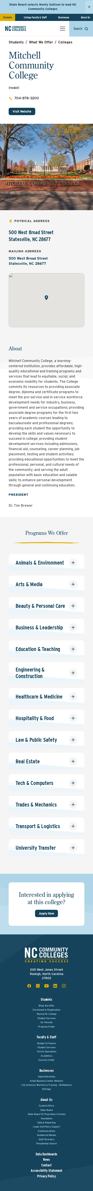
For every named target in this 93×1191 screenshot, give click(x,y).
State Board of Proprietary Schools (47, 1114)
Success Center (46, 1059)
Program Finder (46, 1026)
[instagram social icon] (64, 986)
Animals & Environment (40, 562)
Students (7, 17)
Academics (46, 1055)
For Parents (46, 1022)
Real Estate (28, 761)
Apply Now (46, 913)
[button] (46, 298)
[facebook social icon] (29, 986)
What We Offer (41, 42)
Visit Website (22, 111)
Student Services (46, 1018)
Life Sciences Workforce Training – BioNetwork (46, 1084)
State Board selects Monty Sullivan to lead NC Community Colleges (42, 7)
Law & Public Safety (36, 739)
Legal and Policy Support (46, 1126)
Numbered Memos (46, 1135)
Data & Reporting (46, 1122)
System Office (46, 1105)
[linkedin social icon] (55, 986)
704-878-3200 (26, 98)
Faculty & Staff (46, 1037)
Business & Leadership (39, 627)
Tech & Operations (46, 1051)
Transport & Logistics (38, 826)
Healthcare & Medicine (39, 696)
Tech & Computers (34, 783)
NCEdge (46, 1089)
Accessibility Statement (46, 1171)
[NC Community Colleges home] (21, 28)
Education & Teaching (38, 649)
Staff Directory (46, 1139)
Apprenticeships (46, 1076)
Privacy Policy (46, 1176)
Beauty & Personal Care (40, 605)
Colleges (65, 42)
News (46, 1160)
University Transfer (36, 847)
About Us (85, 17)
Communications (46, 1130)
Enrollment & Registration (46, 1009)
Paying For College (46, 1013)
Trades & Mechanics (36, 804)
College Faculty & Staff (35, 17)
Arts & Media (29, 584)
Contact (46, 1165)
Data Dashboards (46, 1154)
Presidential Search (46, 1143)
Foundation (46, 1118)
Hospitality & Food (35, 718)
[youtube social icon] (46, 986)
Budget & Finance (46, 1043)
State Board (46, 1110)
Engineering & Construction (30, 672)
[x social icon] (38, 986)
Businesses (63, 17)
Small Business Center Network (46, 1080)
